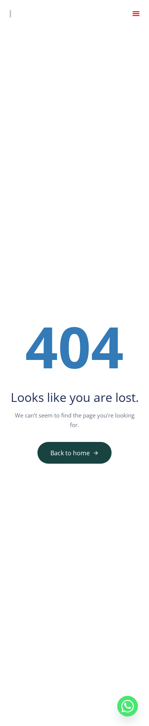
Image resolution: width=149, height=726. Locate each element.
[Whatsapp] (127, 706)
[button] (136, 13)
